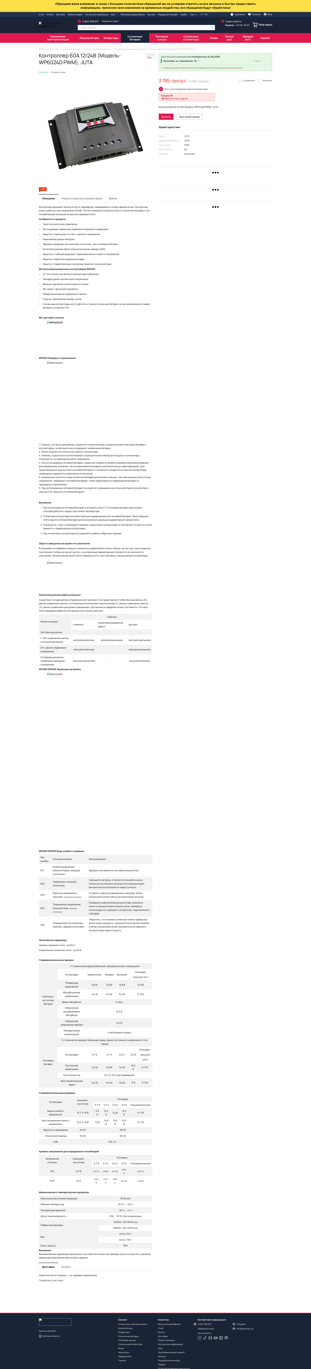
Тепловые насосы (161, 38)
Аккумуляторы (89, 38)
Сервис (183, 14)
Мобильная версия (51, 1336)
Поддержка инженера (168, 14)
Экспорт (151, 14)
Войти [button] (167, 89)
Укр (201, 14)
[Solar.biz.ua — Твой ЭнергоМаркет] (55, 1321)
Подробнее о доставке (51, 1280)
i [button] (198, 61)
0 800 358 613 (90, 21)
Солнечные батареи (135, 38)
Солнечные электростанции (58, 38)
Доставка (60, 14)
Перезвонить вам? (110, 21)
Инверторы (111, 38)
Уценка (265, 38)
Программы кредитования (133, 14)
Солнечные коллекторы (191, 38)
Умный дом (229, 38)
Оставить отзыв (58, 72)
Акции (214, 38)
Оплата (50, 14)
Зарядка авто (247, 38)
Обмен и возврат (75, 14)
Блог (113, 14)
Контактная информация (97, 14)
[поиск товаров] (212, 27)
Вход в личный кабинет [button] (169, 1324)
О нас (41, 14)
